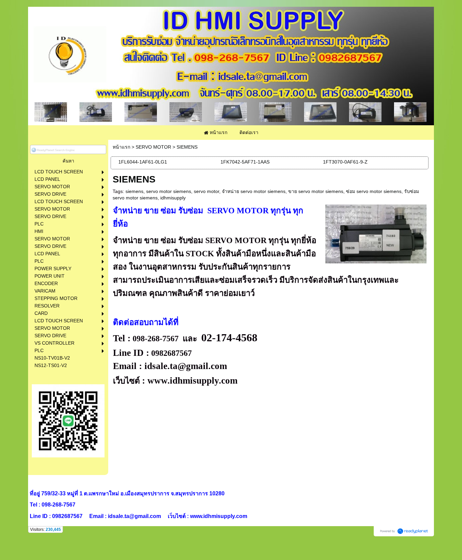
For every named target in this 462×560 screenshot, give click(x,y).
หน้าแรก (121, 147)
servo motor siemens (168, 191)
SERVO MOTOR (153, 147)
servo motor (206, 191)
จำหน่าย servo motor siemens (253, 191)
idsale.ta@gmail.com (185, 366)
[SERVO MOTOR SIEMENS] (375, 232)
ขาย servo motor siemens (315, 191)
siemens (134, 191)
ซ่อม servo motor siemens (373, 191)
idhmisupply (173, 197)
